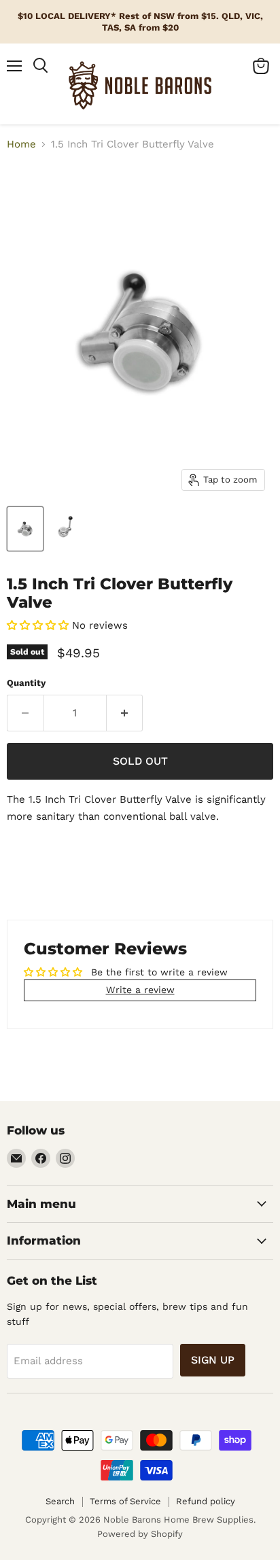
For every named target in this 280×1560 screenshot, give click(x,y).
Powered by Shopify (140, 1534)
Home (21, 144)
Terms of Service (125, 1501)
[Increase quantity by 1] (125, 713)
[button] (39, 625)
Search (60, 1501)
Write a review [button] (140, 989)
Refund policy (205, 1501)
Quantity (26, 683)
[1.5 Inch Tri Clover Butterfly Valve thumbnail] (25, 529)
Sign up (212, 1359)
